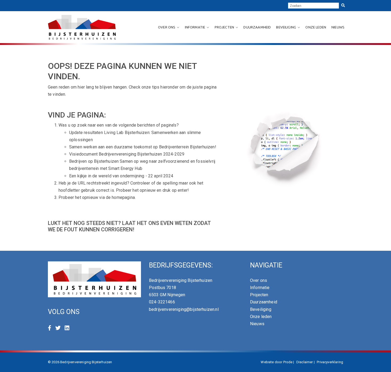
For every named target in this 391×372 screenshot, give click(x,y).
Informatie (195, 27)
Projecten (224, 27)
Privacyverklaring (330, 362)
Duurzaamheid (257, 27)
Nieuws (337, 27)
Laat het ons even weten (157, 223)
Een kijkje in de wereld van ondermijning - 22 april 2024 (121, 175)
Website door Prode (276, 362)
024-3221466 (162, 301)
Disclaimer (304, 362)
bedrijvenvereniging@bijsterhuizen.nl (184, 309)
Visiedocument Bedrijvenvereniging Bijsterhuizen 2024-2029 (126, 154)
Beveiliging (286, 27)
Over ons (166, 27)
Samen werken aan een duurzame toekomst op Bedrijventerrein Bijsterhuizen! (142, 146)
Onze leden (315, 27)
